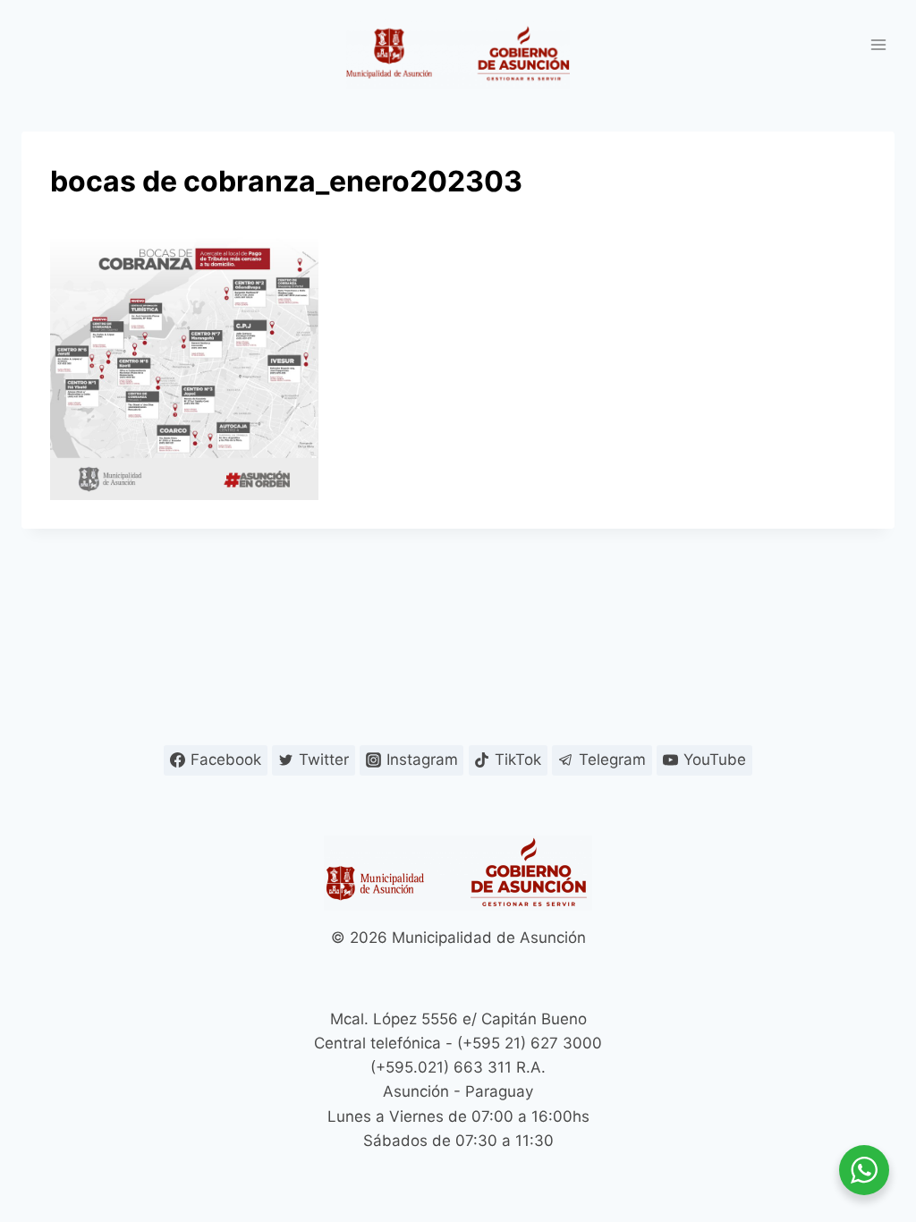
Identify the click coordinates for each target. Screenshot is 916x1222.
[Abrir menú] (878, 44)
